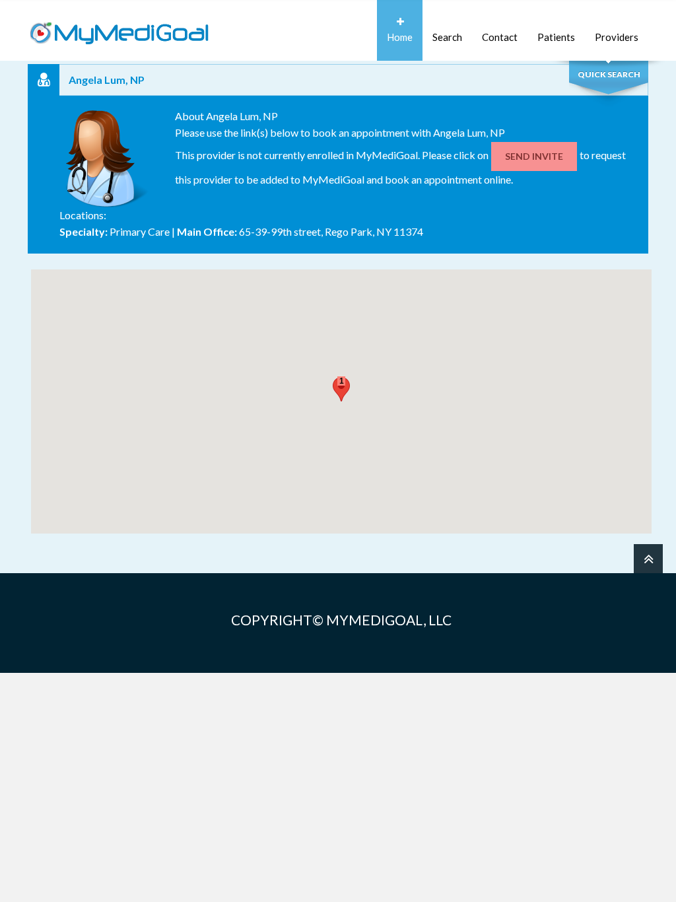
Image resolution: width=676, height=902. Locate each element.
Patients (556, 37)
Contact (500, 37)
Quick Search (609, 74)
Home (400, 37)
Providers (616, 37)
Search (447, 37)
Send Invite (534, 156)
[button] (341, 389)
